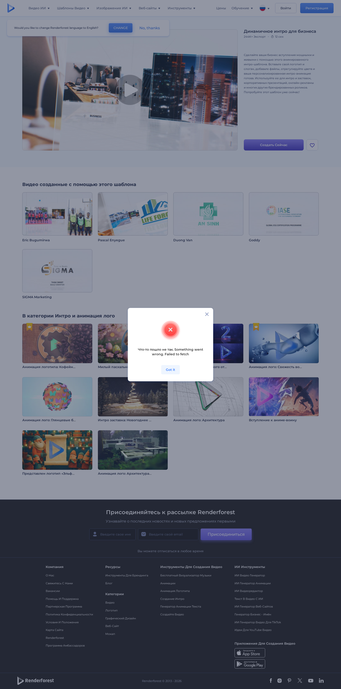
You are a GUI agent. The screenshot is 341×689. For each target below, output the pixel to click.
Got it (170, 370)
